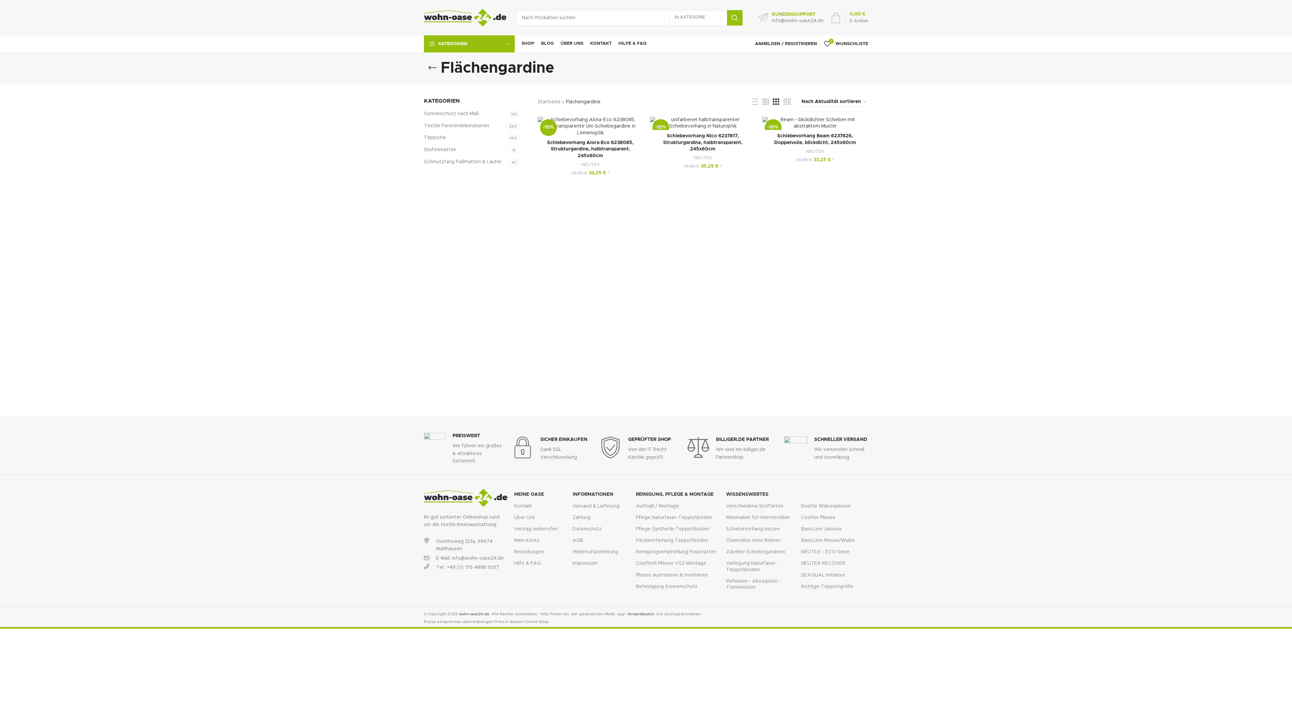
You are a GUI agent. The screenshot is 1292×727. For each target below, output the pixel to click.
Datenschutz (587, 529)
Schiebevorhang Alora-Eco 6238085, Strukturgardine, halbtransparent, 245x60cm (590, 149)
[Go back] (432, 68)
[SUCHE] (735, 18)
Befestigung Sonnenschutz (666, 586)
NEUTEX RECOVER (823, 563)
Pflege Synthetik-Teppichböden (672, 529)
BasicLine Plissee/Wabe (828, 540)
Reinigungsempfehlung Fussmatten (676, 552)
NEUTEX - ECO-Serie (825, 552)
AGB (578, 540)
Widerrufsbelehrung (595, 552)
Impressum (585, 563)
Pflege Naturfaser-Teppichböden (674, 517)
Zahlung (581, 517)
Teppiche (435, 137)
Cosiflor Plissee (818, 517)
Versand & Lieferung (596, 506)
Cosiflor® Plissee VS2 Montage (671, 563)
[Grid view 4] (787, 102)
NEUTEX (590, 164)
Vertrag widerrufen (536, 529)
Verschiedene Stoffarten (754, 506)
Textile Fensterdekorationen (456, 126)
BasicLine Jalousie (821, 529)
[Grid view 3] (776, 102)
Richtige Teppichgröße (827, 586)
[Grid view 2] (765, 102)
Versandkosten (640, 614)
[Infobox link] (791, 18)
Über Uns (524, 517)
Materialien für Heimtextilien (758, 517)
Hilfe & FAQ (527, 563)
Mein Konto (527, 540)
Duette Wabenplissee (826, 506)
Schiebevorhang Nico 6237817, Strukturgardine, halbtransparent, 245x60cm (703, 142)
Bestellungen (529, 552)
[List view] (755, 102)
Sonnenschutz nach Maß (451, 113)
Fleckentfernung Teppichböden (672, 540)
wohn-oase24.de (474, 614)
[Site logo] (465, 17)
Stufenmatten (440, 149)
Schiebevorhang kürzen (753, 529)
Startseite (549, 102)
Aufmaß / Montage (657, 506)
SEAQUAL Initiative (823, 575)
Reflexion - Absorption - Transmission (753, 584)
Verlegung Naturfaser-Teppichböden (751, 566)
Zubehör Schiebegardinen (755, 552)
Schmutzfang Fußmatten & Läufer (463, 162)
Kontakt (523, 506)
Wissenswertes (747, 494)
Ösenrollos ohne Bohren (753, 540)
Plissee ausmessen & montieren (672, 575)
